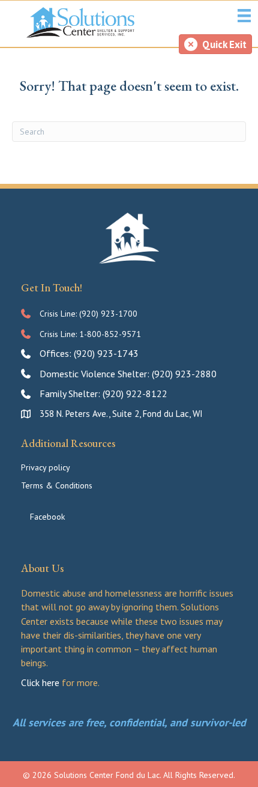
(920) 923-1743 (106, 353)
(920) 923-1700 (108, 313)
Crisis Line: (59, 313)
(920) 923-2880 (184, 374)
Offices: (57, 353)
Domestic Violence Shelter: (96, 374)
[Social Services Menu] (244, 15)
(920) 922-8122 (135, 393)
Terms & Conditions (56, 485)
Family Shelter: (71, 393)
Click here (40, 682)
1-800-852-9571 (110, 334)
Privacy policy (45, 467)
